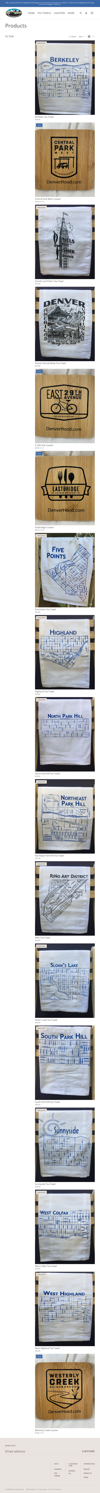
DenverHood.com (17, 1489)
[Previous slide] (39, 78)
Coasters (58, 1469)
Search (87, 1469)
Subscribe (88, 1451)
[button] (82, 36)
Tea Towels (57, 1474)
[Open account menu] (86, 13)
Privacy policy (42, 1489)
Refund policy (31, 1489)
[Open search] (81, 13)
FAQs (86, 1477)
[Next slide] (91, 78)
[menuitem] (71, 13)
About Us (88, 1473)
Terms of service (55, 1489)
